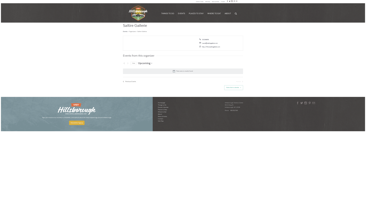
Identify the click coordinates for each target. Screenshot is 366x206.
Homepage (161, 103)
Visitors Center (199, 1)
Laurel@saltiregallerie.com (210, 43)
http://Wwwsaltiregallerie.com (211, 47)
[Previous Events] (124, 63)
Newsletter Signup (77, 123)
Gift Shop (207, 1)
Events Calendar (163, 107)
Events (181, 13)
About (228, 13)
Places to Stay (196, 13)
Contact (223, 1)
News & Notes (215, 1)
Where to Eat (214, 13)
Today (133, 63)
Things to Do (167, 13)
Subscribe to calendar (232, 87)
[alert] (183, 71)
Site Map (161, 121)
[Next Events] (128, 63)
